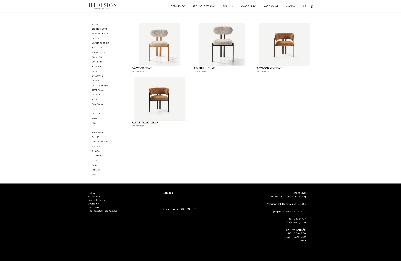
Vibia (94, 174)
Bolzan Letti (98, 52)
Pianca (95, 137)
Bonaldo (97, 57)
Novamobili (98, 132)
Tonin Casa (98, 156)
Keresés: (168, 192)
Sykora (96, 151)
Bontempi (97, 62)
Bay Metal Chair (204, 68)
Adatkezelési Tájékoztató (102, 210)
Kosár (311, 6)
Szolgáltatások (204, 6)
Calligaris (97, 76)
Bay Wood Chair (142, 68)
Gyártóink (248, 6)
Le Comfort (98, 113)
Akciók (291, 6)
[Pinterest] (188, 209)
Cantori (96, 80)
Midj (94, 123)
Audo (95, 24)
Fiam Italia (97, 104)
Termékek (178, 6)
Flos (94, 109)
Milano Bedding (100, 43)
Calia (94, 71)
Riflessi (96, 146)
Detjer (95, 38)
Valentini (97, 170)
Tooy (94, 160)
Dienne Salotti (99, 29)
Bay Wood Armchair (269, 68)
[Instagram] (182, 209)
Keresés (304, 6)
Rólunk (227, 6)
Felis (94, 99)
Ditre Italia (98, 90)
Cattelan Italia (100, 85)
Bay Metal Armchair (145, 122)
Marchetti (97, 118)
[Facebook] (195, 209)
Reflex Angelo (100, 141)
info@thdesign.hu (295, 222)
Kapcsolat (270, 6)
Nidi (94, 127)
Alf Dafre (97, 48)
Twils (94, 165)
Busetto (96, 66)
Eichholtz (97, 94)
